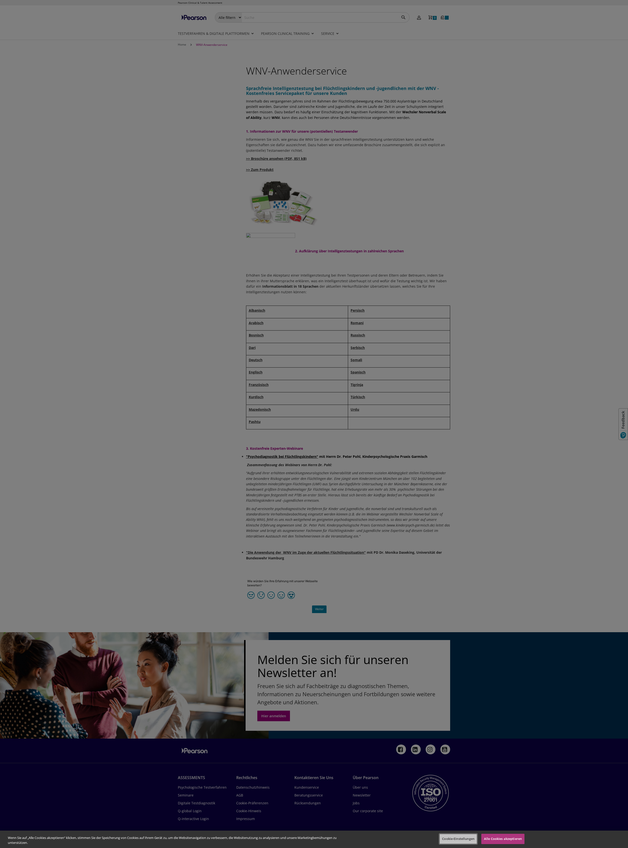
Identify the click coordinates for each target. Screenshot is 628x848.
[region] (314, 839)
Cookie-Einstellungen (458, 838)
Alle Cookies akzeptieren (503, 838)
